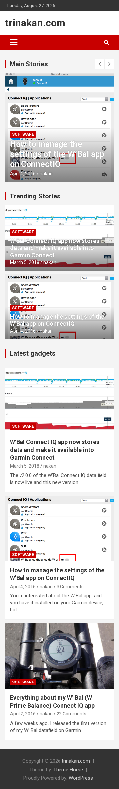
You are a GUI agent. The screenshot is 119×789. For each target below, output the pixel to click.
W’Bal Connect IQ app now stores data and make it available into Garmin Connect (54, 247)
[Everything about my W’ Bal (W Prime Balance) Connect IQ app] (59, 656)
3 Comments (70, 586)
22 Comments (71, 713)
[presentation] (99, 64)
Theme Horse (68, 770)
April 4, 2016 (23, 173)
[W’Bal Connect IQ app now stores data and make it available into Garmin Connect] (59, 401)
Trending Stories (35, 196)
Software (23, 134)
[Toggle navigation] (13, 42)
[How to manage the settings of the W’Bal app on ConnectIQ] (59, 528)
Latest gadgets (33, 353)
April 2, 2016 (23, 713)
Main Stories (29, 64)
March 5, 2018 (24, 262)
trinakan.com (35, 23)
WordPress (81, 778)
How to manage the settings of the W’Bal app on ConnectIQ (57, 154)
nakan (46, 173)
